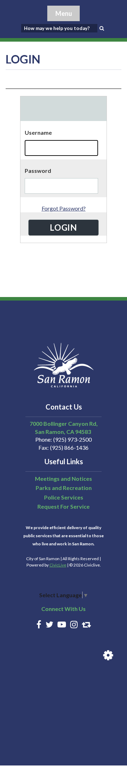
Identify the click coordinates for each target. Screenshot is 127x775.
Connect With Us (63, 608)
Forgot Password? (64, 208)
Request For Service (63, 506)
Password (38, 170)
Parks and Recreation (64, 487)
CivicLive (57, 565)
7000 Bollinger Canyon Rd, (64, 423)
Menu (63, 13)
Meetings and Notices (63, 478)
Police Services (63, 497)
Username (38, 132)
